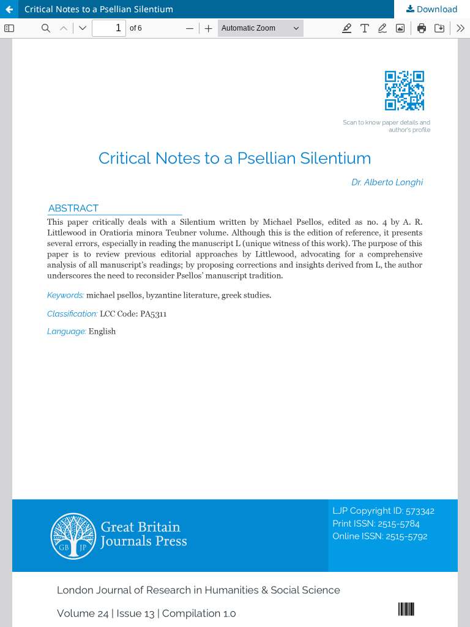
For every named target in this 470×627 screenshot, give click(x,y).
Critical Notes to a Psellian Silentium (98, 9)
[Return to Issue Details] (9, 9)
